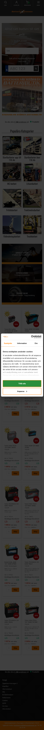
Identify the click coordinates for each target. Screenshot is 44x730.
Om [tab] (36, 343)
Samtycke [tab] (8, 343)
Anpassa (20, 391)
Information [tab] (22, 343)
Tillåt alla (22, 384)
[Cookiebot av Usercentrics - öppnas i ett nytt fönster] (31, 336)
